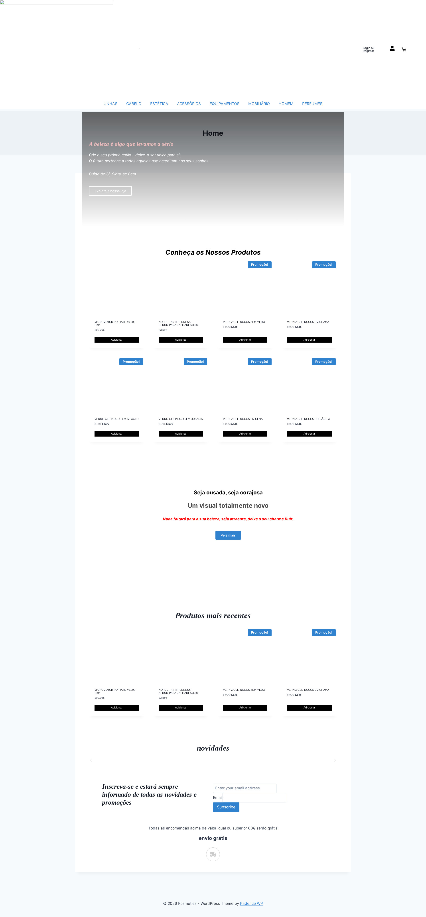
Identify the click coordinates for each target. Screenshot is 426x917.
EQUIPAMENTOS (224, 103)
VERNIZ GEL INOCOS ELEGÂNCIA (308, 419)
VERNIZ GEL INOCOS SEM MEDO (244, 322)
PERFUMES (312, 103)
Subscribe (226, 807)
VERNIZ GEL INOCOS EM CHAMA (308, 322)
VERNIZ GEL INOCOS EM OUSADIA (181, 419)
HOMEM (286, 103)
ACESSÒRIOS (189, 103)
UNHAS (110, 103)
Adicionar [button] (116, 339)
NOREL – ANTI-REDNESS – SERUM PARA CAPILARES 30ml (178, 323)
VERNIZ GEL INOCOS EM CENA (243, 419)
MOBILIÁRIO (259, 103)
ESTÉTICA (159, 103)
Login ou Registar (369, 49)
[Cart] (403, 49)
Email (218, 797)
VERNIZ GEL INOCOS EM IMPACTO (116, 419)
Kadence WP (251, 903)
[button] (91, 760)
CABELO (133, 103)
